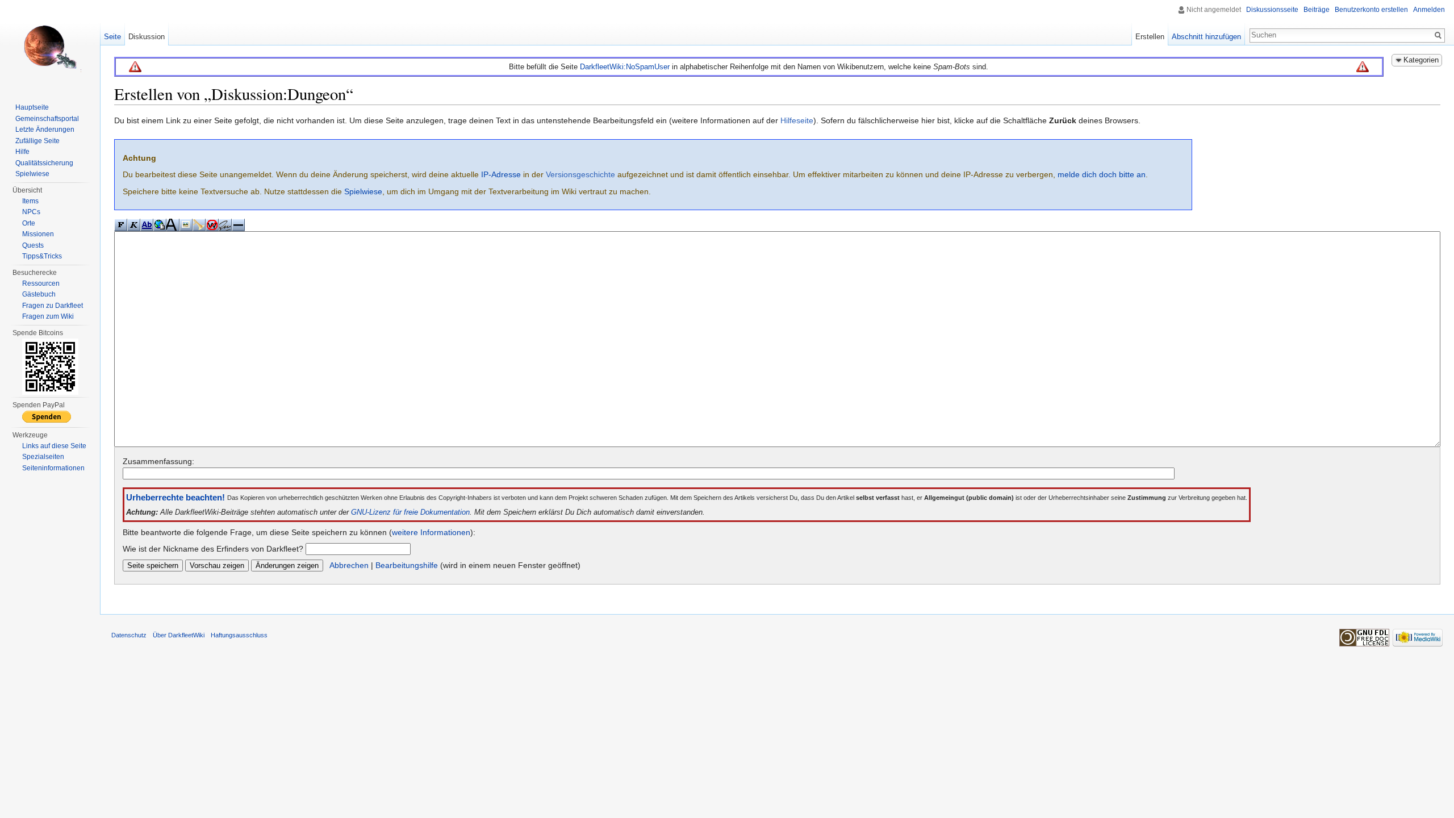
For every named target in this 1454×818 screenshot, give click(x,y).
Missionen (38, 234)
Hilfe (22, 152)
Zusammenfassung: (158, 461)
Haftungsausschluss (239, 635)
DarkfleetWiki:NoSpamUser (625, 66)
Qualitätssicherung (44, 163)
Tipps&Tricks (42, 256)
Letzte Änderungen (44, 129)
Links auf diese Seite (54, 446)
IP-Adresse (501, 174)
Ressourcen (41, 283)
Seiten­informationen (53, 468)
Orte (28, 223)
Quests (33, 245)
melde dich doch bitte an (1102, 174)
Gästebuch (39, 294)
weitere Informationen (431, 532)
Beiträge (1316, 10)
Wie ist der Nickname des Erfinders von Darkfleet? (213, 548)
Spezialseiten (43, 457)
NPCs (31, 212)
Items (30, 201)
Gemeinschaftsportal (47, 119)
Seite (112, 36)
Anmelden (1429, 10)
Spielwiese (363, 191)
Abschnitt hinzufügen (1206, 36)
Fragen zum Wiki (48, 316)
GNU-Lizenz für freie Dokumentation (410, 512)
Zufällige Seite (37, 141)
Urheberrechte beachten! (175, 497)
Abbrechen (349, 565)
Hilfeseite (796, 120)
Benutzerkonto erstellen (1371, 10)
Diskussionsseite (1272, 10)
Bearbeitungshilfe (406, 565)
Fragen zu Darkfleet (52, 306)
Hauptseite (32, 107)
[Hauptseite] (50, 45)
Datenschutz (129, 635)
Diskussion (146, 36)
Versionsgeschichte (580, 174)
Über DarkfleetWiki (178, 635)
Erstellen (1149, 36)
